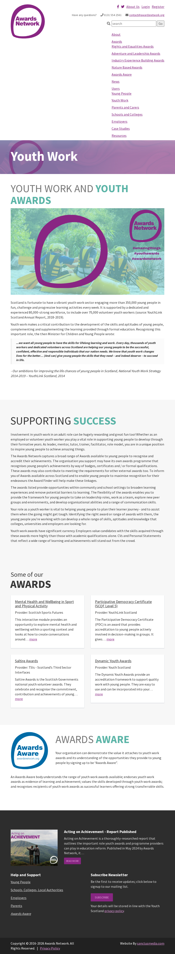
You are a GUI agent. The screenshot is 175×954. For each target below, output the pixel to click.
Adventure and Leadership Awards (136, 53)
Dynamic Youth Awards (113, 660)
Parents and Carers (125, 107)
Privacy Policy (50, 948)
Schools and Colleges (127, 114)
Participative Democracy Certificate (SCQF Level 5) (123, 603)
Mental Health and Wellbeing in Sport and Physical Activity (44, 603)
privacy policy (114, 911)
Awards (117, 41)
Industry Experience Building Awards (138, 60)
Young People (121, 93)
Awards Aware (122, 74)
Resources (119, 135)
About (116, 34)
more (33, 639)
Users (116, 88)
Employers (119, 121)
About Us (133, 6)
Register (158, 6)
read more (72, 861)
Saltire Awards (26, 660)
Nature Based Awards (127, 67)
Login (145, 6)
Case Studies (121, 128)
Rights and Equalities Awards (133, 46)
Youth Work (120, 100)
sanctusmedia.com (150, 943)
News (116, 81)
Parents (16, 906)
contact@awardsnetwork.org (146, 15)
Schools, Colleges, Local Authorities (37, 890)
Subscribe (102, 897)
